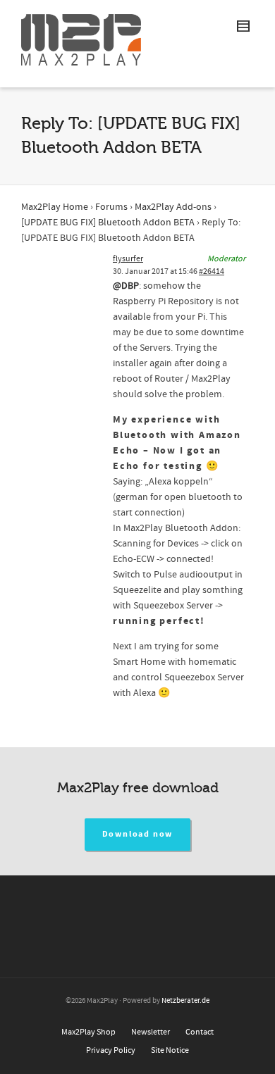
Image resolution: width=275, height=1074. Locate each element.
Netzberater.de (185, 1001)
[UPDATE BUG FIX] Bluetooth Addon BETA (108, 222)
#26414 (211, 271)
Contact (199, 1032)
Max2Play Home (54, 207)
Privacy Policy (110, 1050)
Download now (137, 834)
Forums (111, 207)
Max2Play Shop (88, 1032)
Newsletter (150, 1032)
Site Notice (170, 1050)
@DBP (126, 286)
